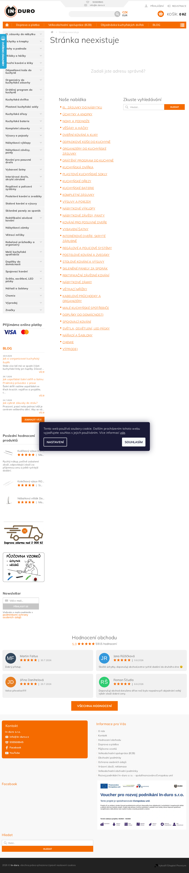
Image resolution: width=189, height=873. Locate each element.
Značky (10, 310)
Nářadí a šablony (17, 288)
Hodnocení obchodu (109, 739)
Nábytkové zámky (17, 227)
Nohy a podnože (16, 48)
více (41, 371)
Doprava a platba (27, 25)
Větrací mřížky (15, 235)
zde (122, 432)
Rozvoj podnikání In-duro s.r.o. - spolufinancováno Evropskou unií (135, 775)
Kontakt (102, 735)
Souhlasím (134, 442)
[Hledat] (117, 14)
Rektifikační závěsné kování (19, 219)
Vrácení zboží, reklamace (112, 766)
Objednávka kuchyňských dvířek (122, 25)
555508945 (16, 742)
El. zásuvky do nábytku (20, 34)
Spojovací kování (17, 271)
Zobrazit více (33, 419)
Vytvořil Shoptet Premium (172, 865)
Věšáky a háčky (16, 55)
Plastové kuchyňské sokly (22, 106)
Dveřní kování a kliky (19, 63)
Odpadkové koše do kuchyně (18, 71)
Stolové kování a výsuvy (21, 203)
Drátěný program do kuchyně (19, 91)
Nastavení (55, 442)
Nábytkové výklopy (18, 142)
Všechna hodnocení (94, 706)
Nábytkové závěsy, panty (18, 151)
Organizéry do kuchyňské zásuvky (18, 81)
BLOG (156, 25)
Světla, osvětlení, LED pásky (19, 280)
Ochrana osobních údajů (112, 762)
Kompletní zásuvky (18, 128)
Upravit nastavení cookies (62, 865)
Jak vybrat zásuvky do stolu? (20, 403)
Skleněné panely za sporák (23, 210)
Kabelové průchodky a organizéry (20, 243)
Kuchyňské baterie (17, 121)
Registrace (179, 6)
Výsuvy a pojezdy (17, 135)
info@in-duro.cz (19, 736)
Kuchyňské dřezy (16, 114)
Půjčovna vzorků (107, 748)
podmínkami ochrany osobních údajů (15, 616)
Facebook (15, 747)
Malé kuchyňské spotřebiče (16, 253)
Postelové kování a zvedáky (24, 196)
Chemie (10, 295)
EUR (125, 15)
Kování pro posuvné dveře (18, 161)
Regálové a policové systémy (19, 188)
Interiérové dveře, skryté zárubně (17, 178)
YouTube (15, 752)
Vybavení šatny (16, 169)
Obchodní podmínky (109, 757)
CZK (125, 12)
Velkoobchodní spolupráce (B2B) (70, 25)
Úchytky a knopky (17, 41)
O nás (101, 731)
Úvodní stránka (7, 24)
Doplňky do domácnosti (13, 263)
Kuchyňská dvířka (17, 99)
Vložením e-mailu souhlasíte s (18, 615)
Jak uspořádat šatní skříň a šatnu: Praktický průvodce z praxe (23, 381)
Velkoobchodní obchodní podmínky (118, 770)
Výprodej (12, 302)
